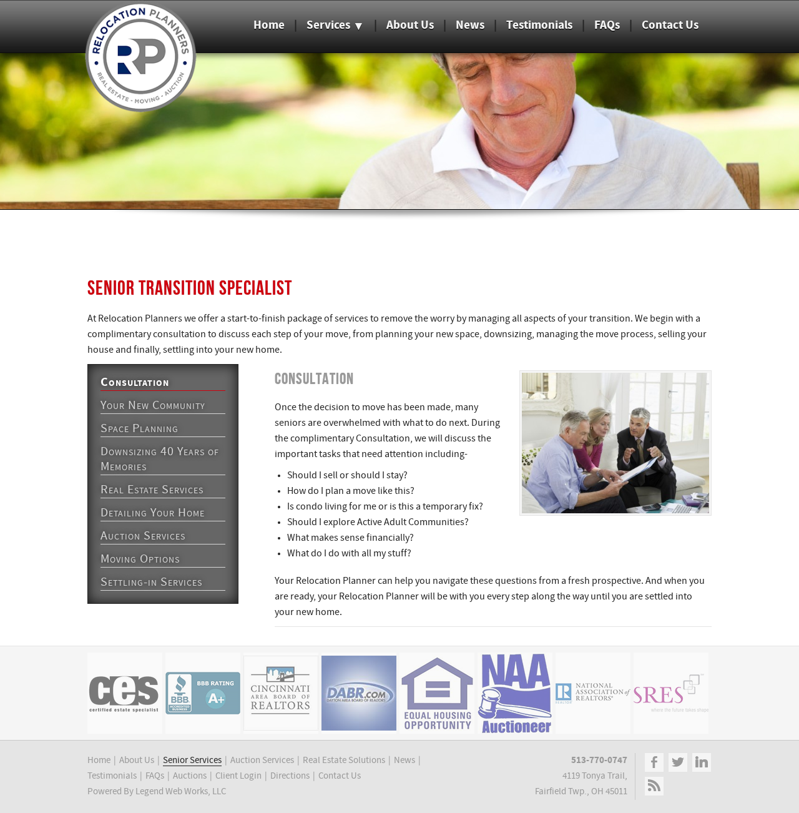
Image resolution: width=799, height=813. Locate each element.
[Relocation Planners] (140, 107)
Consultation (134, 383)
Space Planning (139, 429)
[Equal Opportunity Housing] (437, 693)
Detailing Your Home (152, 513)
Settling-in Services (151, 582)
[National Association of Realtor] (593, 693)
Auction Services (142, 536)
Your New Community (152, 406)
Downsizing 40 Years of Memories (159, 459)
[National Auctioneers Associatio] (515, 693)
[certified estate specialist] (124, 693)
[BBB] (202, 693)
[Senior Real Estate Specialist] (671, 693)
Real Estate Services (151, 490)
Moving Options (140, 559)
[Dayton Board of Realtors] (358, 693)
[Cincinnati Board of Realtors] (280, 693)
